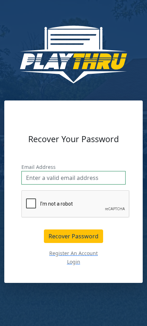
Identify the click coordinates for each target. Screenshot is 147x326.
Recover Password (73, 236)
